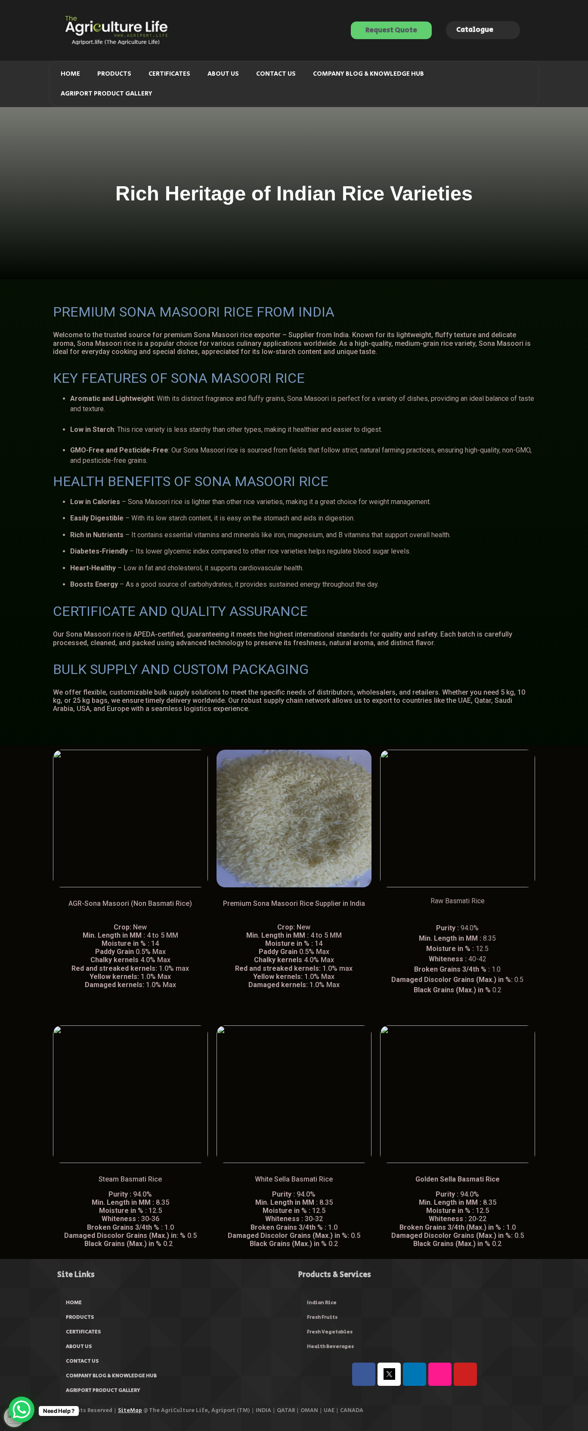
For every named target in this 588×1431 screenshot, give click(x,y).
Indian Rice (322, 1302)
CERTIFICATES (169, 73)
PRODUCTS (114, 73)
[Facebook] (363, 1374)
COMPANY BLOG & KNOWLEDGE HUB (368, 73)
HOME (70, 73)
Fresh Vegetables (330, 1332)
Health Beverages (330, 1346)
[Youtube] (465, 1374)
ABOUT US (223, 73)
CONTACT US (276, 73)
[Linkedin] (414, 1374)
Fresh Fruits (322, 1317)
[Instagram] (440, 1374)
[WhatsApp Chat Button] (21, 1409)
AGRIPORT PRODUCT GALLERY (106, 93)
